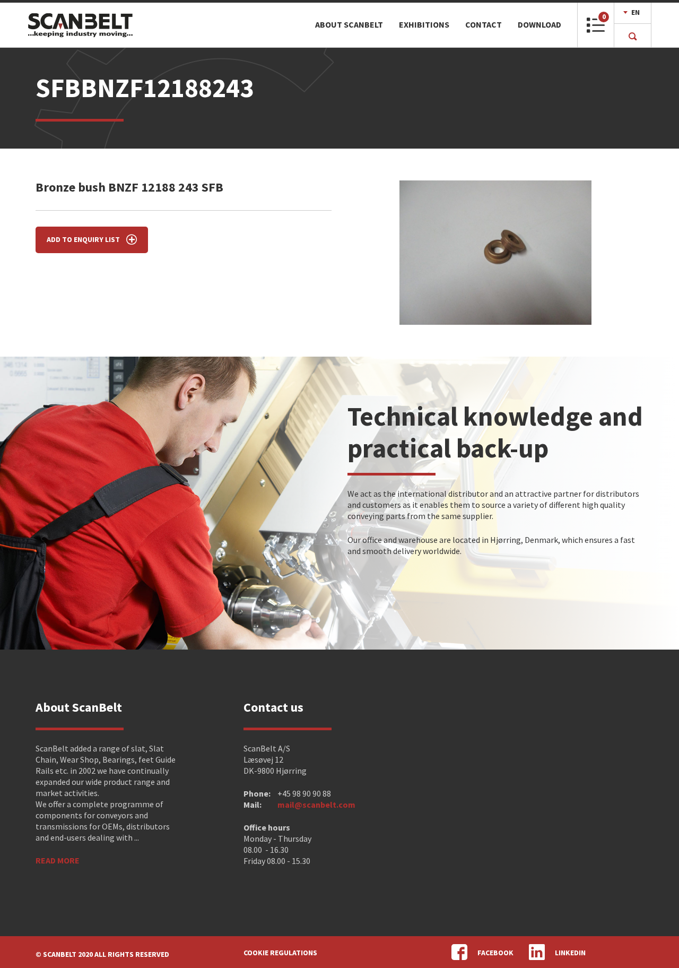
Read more (58, 860)
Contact (483, 24)
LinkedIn (570, 952)
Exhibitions (424, 24)
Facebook (495, 952)
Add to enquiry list (84, 239)
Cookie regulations (280, 952)
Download (539, 24)
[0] (596, 29)
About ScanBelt (349, 24)
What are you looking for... (220, 25)
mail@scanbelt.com (316, 804)
